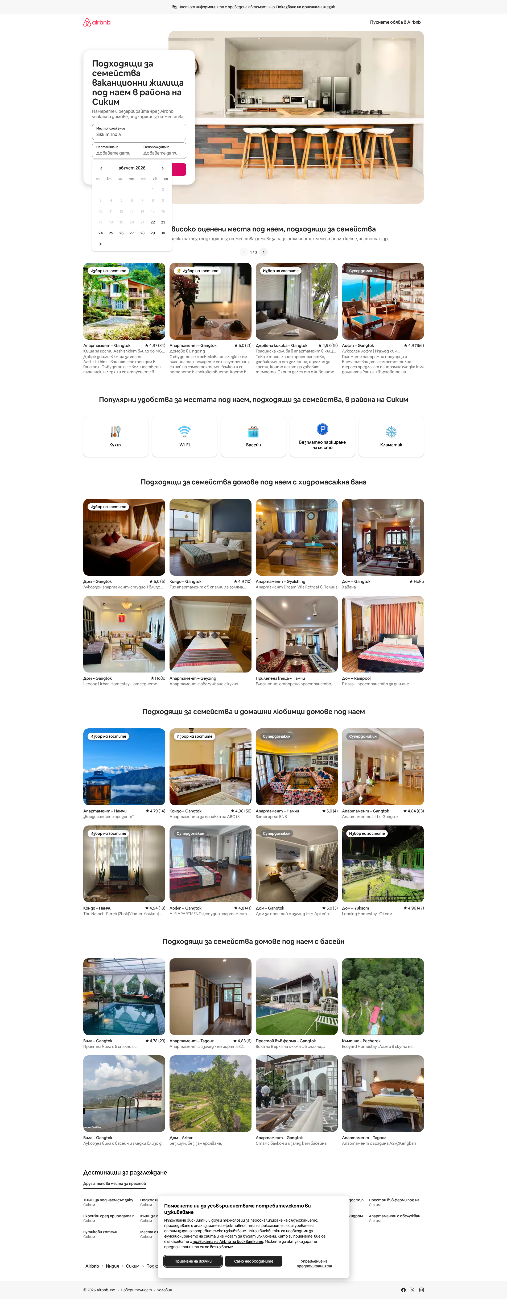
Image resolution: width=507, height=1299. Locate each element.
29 (153, 233)
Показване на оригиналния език (305, 7)
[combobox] (139, 134)
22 (153, 222)
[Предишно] (244, 252)
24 (100, 233)
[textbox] (115, 153)
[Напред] (263, 252)
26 (121, 233)
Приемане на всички (192, 1261)
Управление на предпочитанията (314, 1263)
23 (163, 222)
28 (142, 233)
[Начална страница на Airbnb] (96, 22)
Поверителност (136, 1290)
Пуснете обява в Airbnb (395, 22)
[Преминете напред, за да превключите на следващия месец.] (162, 168)
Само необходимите (253, 1261)
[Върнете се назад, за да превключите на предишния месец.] (101, 168)
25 (111, 233)
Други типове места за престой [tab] (114, 1183)
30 (163, 233)
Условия (164, 1290)
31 (100, 244)
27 (132, 233)
